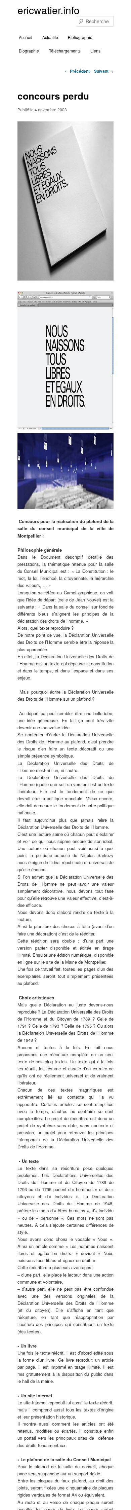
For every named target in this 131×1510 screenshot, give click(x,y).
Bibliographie (80, 37)
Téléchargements (65, 50)
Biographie (29, 50)
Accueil (25, 37)
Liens (95, 50)
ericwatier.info (48, 10)
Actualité (50, 37)
